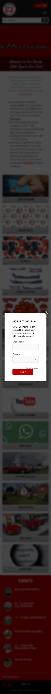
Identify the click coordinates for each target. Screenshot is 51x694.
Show (34, 359)
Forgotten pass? (32, 368)
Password (17, 354)
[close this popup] (46, 312)
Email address (19, 341)
